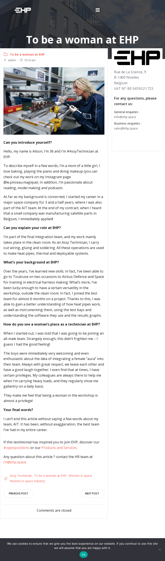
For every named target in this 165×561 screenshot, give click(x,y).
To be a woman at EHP (27, 54)
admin (12, 60)
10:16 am (29, 60)
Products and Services (59, 447)
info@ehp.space (125, 117)
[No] (159, 549)
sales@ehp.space (126, 128)
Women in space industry (27, 481)
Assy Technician (21, 476)
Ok (84, 554)
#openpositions (16, 447)
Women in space (80, 476)
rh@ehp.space (14, 462)
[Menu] (97, 10)
